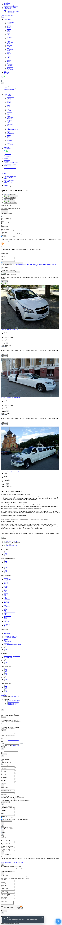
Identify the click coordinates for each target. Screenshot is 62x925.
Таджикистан (10, 58)
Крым (8, 41)
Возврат (3, 207)
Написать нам (4, 548)
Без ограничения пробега (32, 265)
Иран (8, 34)
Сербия (8, 56)
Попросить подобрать (17, 862)
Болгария (9, 27)
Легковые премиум (41, 264)
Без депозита (22, 265)
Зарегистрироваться (13, 740)
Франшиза (6, 4)
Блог (5, 640)
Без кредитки (42, 265)
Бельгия (9, 26)
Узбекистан (10, 64)
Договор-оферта (8, 657)
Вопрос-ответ (7, 8)
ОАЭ (8, 48)
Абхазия (9, 20)
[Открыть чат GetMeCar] (58, 921)
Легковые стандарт (51, 264)
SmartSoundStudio (14, 696)
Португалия (10, 49)
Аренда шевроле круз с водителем (9, 329)
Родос (8, 50)
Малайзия (9, 44)
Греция (8, 30)
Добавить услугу (5, 802)
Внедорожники (19, 264)
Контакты (6, 643)
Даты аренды (4, 208)
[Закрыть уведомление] (42, 918)
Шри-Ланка (10, 69)
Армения (9, 23)
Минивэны (9, 265)
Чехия (8, 68)
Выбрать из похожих (6, 862)
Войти (2, 746)
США (8, 57)
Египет (8, 33)
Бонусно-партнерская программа (12, 644)
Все (13, 264)
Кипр (8, 38)
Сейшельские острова (12, 54)
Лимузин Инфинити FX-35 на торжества (11, 397)
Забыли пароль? (15, 745)
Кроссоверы (33, 264)
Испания (9, 35)
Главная (6, 185)
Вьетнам (9, 29)
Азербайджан (10, 22)
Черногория (10, 67)
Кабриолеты (26, 264)
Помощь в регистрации (10, 7)
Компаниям (7, 3)
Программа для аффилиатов (11, 6)
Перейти (3, 730)
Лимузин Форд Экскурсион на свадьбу (11, 471)
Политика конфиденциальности (12, 656)
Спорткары (15, 265)
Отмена (17, 923)
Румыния (9, 53)
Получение (3, 205)
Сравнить (3, 716)
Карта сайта (4, 695)
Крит (8, 39)
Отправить (3, 753)
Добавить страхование (6, 820)
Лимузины (3, 265)
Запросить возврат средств (7, 923)
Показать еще (4, 629)
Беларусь (9, 25)
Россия (8, 52)
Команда (6, 1)
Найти (10, 213)
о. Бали (8, 46)
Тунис (8, 61)
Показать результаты (17, 263)
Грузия (8, 31)
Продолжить (11, 871)
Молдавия (9, 45)
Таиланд (9, 60)
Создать (3, 783)
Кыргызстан (10, 42)
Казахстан (9, 37)
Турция (8, 63)
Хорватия (9, 65)
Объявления (4, 871)
